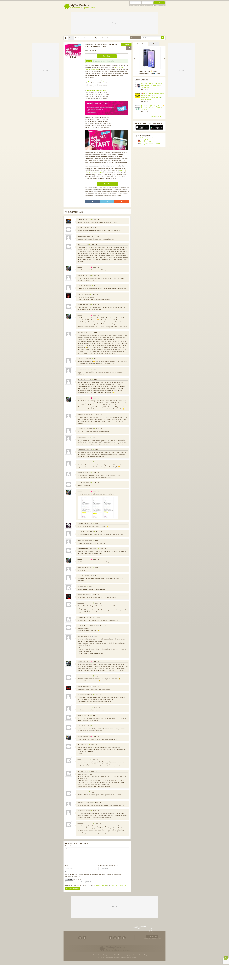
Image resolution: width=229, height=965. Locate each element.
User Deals (78, 38)
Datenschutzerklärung (100, 885)
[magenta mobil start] (73, 51)
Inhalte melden (112, 955)
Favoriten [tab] (141, 44)
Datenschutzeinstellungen (140, 955)
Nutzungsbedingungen (119, 885)
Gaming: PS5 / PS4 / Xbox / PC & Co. (150, 144)
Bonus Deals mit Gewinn (147, 142)
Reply (95, 219)
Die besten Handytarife (147, 138)
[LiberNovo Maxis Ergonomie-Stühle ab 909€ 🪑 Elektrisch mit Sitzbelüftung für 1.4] (149, 58)
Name (66, 865)
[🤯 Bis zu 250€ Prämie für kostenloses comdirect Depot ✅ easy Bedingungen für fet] (137, 95)
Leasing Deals (144, 140)
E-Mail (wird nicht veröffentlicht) (108, 865)
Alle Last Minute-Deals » (157, 117)
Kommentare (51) (74, 212)
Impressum (89, 955)
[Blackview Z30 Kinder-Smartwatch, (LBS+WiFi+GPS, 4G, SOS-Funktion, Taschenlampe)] (137, 85)
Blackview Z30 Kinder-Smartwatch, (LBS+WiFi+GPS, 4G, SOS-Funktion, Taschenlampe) (151, 85)
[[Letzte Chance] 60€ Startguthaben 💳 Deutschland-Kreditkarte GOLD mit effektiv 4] (137, 108)
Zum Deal (106, 56)
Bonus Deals (88, 38)
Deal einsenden (135, 38)
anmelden (159, 3)
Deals (71, 38)
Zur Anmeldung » (152, 936)
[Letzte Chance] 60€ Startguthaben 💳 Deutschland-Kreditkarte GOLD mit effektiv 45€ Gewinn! (152, 108)
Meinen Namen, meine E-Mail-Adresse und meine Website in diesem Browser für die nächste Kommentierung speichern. (93, 875)
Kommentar (68, 846)
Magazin (97, 38)
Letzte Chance (106, 38)
